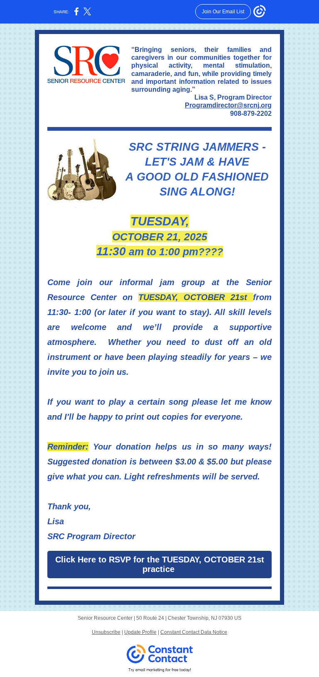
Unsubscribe (106, 632)
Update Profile (140, 632)
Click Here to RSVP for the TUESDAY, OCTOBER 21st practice (159, 564)
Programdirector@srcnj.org (228, 105)
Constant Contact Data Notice (193, 632)
